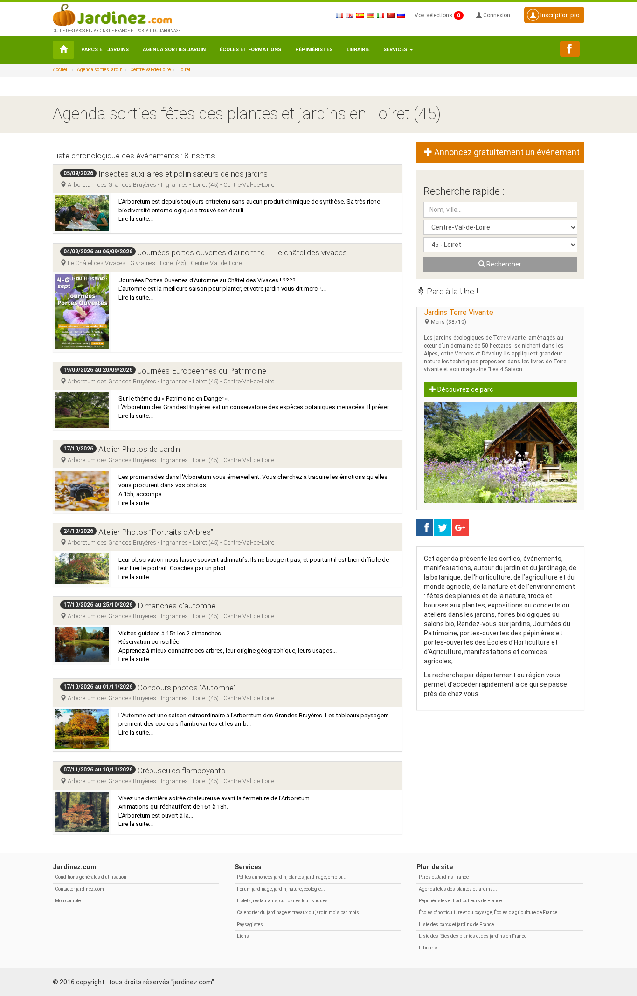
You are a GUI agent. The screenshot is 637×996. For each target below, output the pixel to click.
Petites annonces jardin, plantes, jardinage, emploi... (291, 877)
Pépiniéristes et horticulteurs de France (460, 900)
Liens (243, 936)
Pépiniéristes (313, 50)
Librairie (357, 50)
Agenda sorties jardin (174, 50)
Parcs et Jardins (105, 50)
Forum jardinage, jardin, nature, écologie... (281, 889)
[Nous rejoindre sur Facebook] (570, 49)
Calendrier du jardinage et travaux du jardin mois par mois (298, 912)
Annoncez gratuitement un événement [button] (506, 152)
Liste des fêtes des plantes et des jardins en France (472, 936)
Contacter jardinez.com (79, 889)
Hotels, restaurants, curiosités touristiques (282, 900)
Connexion (496, 15)
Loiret (184, 69)
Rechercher (503, 264)
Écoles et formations (250, 50)
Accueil (61, 69)
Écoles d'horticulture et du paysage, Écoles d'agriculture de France (488, 912)
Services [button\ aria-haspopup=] (396, 50)
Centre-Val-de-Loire (150, 69)
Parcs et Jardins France (444, 877)
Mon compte (68, 900)
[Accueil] (63, 50)
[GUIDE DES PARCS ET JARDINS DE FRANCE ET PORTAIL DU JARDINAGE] (116, 14)
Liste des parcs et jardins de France (456, 924)
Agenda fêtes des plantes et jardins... (458, 889)
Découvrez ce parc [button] (464, 389)
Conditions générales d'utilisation (90, 877)
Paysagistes (250, 924)
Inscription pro (559, 15)
